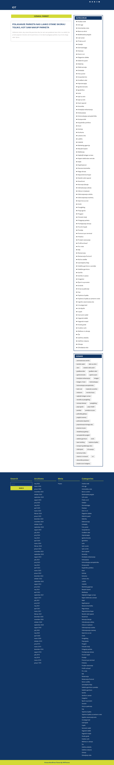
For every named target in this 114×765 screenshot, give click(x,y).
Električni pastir (83, 61)
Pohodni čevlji (82, 217)
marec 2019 (37, 646)
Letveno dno (82, 136)
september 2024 (39, 527)
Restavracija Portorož (85, 256)
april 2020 (37, 636)
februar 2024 (38, 546)
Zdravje (80, 344)
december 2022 (38, 576)
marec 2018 (37, 660)
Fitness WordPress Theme (52, 762)
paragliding (93, 403)
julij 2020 (37, 630)
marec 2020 (37, 638)
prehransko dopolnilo (83, 421)
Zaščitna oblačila (83, 338)
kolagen (96, 378)
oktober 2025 (38, 494)
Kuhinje (80, 129)
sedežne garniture (82, 439)
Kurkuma (81, 132)
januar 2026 (37, 489)
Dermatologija (82, 48)
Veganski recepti (83, 321)
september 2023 (39, 554)
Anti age (80, 25)
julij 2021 (37, 600)
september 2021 (39, 595)
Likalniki (80, 142)
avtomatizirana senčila (83, 360)
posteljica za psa (90, 410)
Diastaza (80, 51)
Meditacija (81, 152)
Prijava (60, 483)
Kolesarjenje (82, 113)
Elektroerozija (82, 67)
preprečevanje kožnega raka (85, 424)
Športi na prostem (84, 282)
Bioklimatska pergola (84, 35)
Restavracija (82, 253)
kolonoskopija (94, 382)
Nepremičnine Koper (84, 175)
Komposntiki (82, 119)
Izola (79, 93)
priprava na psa (81, 428)
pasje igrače (80, 407)
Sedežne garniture (84, 269)
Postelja (80, 230)
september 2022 (39, 581)
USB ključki (80, 449)
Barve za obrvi (82, 31)
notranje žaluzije (81, 403)
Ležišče (80, 139)
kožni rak (79, 389)
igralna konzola (81, 375)
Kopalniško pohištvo (84, 123)
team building (81, 442)
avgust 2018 (37, 652)
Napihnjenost (82, 165)
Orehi (80, 204)
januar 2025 (37, 516)
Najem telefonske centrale (86, 158)
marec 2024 (37, 543)
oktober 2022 (38, 578)
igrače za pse (93, 375)
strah (92, 439)
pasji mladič (91, 407)
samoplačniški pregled (83, 435)
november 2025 (38, 492)
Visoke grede (82, 325)
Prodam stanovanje (84, 240)
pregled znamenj (81, 417)
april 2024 (37, 540)
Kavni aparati (82, 103)
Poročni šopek (82, 227)
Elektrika (80, 64)
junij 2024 (37, 535)
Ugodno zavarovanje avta (86, 302)
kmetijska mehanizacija (83, 378)
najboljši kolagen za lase (83, 396)
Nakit (79, 162)
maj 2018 (37, 657)
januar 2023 (37, 573)
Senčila (80, 272)
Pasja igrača (82, 211)
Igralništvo (81, 90)
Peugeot (80, 214)
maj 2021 (37, 606)
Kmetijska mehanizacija (85, 109)
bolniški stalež (81, 364)
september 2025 (39, 497)
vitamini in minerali (82, 456)
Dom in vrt (81, 54)
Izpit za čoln (81, 100)
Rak (79, 250)
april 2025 (37, 508)
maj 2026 (37, 483)
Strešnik (80, 286)
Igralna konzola (83, 87)
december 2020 (38, 616)
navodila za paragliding (83, 399)
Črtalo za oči (82, 41)
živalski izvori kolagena (83, 463)
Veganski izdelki (83, 318)
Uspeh (80, 312)
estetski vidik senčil (88, 368)
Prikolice (80, 237)
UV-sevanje (90, 449)
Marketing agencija (84, 145)
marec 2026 (37, 486)
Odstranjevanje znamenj (85, 198)
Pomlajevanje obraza (84, 224)
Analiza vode (82, 21)
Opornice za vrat (83, 201)
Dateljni (80, 44)
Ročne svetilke (82, 259)
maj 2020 (37, 633)
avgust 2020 (37, 627)
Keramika (81, 106)
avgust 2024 (37, 530)
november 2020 (38, 619)
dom (78, 368)
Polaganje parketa (83, 220)
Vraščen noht (82, 328)
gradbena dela (81, 371)
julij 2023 (37, 559)
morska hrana (90, 392)
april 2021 (37, 608)
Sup (79, 292)
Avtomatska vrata (83, 28)
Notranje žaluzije (83, 184)
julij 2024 (37, 532)
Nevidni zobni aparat (84, 178)
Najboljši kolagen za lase (85, 155)
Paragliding (81, 207)
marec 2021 (37, 611)
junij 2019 (37, 644)
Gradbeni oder (82, 80)
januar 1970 (37, 663)
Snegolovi (81, 279)
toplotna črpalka (93, 442)
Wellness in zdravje (84, 331)
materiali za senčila (91, 389)
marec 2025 (37, 511)
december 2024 (38, 519)
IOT (14, 7)
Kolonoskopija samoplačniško (87, 116)
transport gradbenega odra (84, 446)
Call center (81, 38)
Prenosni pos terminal (85, 233)
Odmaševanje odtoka (84, 188)
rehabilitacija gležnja (82, 431)
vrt (93, 456)
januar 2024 (37, 549)
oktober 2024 (38, 524)
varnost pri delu (81, 453)
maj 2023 (37, 565)
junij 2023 (37, 562)
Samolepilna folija (83, 263)
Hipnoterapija (82, 83)
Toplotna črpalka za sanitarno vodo (89, 299)
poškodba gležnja (82, 414)
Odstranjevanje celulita (85, 194)
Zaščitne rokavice (83, 341)
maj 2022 (37, 589)
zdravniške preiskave (83, 460)
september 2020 (39, 625)
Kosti (79, 126)
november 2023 (38, 551)
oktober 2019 (38, 641)
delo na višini (92, 364)
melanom (79, 392)
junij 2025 (37, 502)
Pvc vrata (81, 246)
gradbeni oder (93, 371)
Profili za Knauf (82, 243)
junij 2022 (37, 587)
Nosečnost (81, 181)
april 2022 (37, 592)
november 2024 (38, 521)
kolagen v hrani (81, 382)
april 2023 (37, 568)
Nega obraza (82, 171)
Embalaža (81, 70)
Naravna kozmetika (84, 168)
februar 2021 (38, 614)
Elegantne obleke (83, 57)
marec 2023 (37, 570)
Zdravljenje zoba (83, 347)
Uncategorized (82, 305)
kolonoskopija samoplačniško (85, 385)
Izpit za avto (81, 96)
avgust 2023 (37, 557)
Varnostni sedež (83, 315)
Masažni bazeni (83, 149)
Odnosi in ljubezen (84, 191)
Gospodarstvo (82, 77)
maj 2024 (37, 538)
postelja (79, 410)
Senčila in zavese (83, 276)
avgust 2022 (37, 584)
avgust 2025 (37, 500)
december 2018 (38, 649)
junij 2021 (37, 603)
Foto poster (81, 74)
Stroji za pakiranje (83, 289)
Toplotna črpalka (83, 295)
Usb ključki (81, 308)
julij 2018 (37, 655)
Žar (79, 334)
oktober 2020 (38, 622)
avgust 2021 (37, 598)
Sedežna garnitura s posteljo (87, 266)
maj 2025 (37, 505)
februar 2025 (38, 513)
